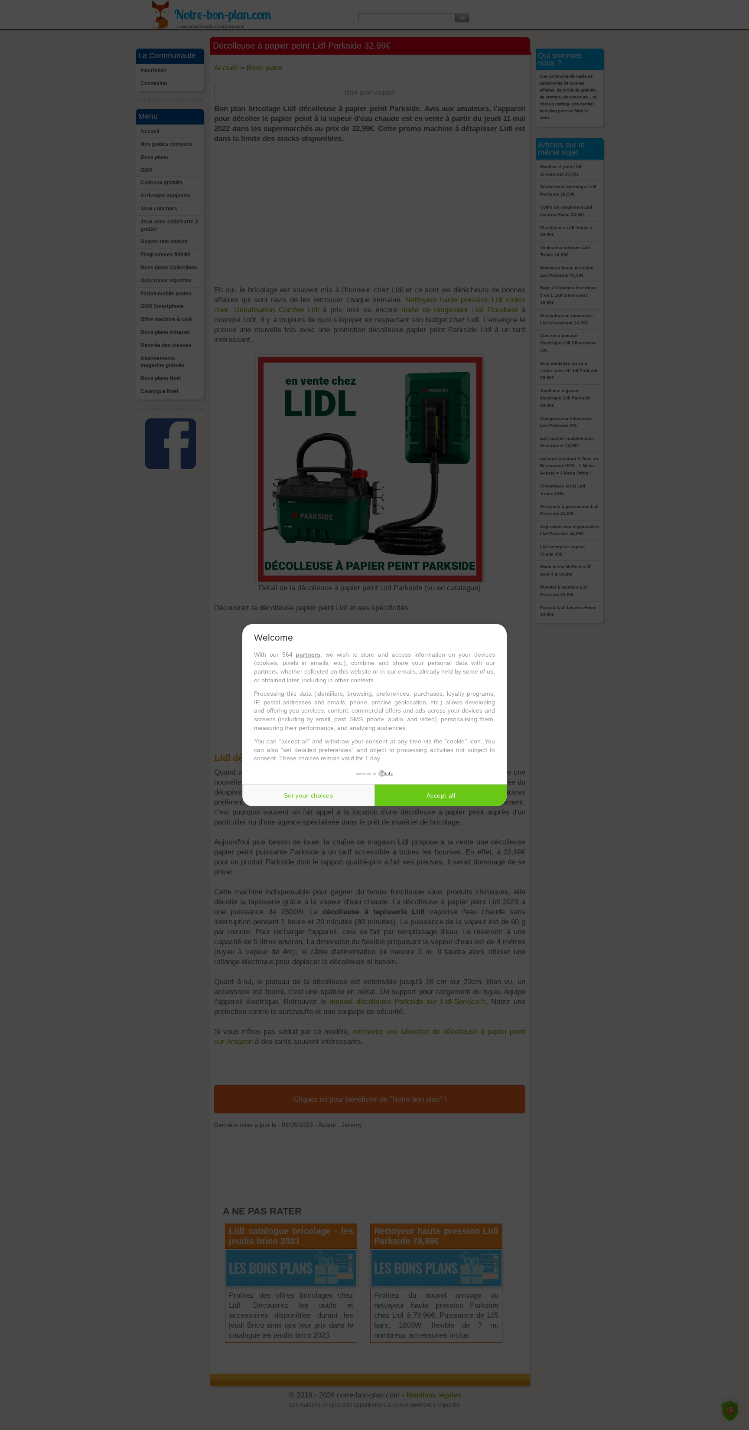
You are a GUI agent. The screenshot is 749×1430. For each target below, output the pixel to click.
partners (308, 654)
